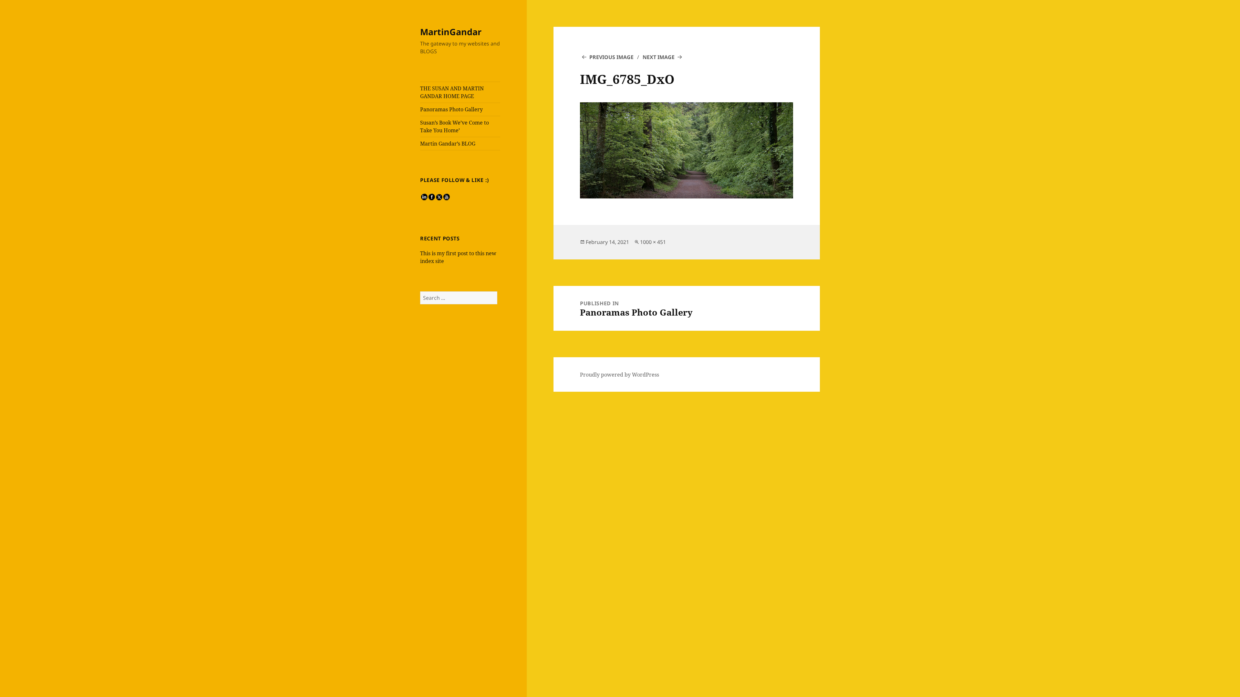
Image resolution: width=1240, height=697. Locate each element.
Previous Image (611, 57)
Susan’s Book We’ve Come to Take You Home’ (454, 126)
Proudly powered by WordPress (619, 374)
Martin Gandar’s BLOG (447, 143)
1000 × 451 (653, 242)
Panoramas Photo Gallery (451, 109)
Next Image (659, 57)
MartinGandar (450, 32)
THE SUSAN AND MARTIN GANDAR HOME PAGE (452, 92)
